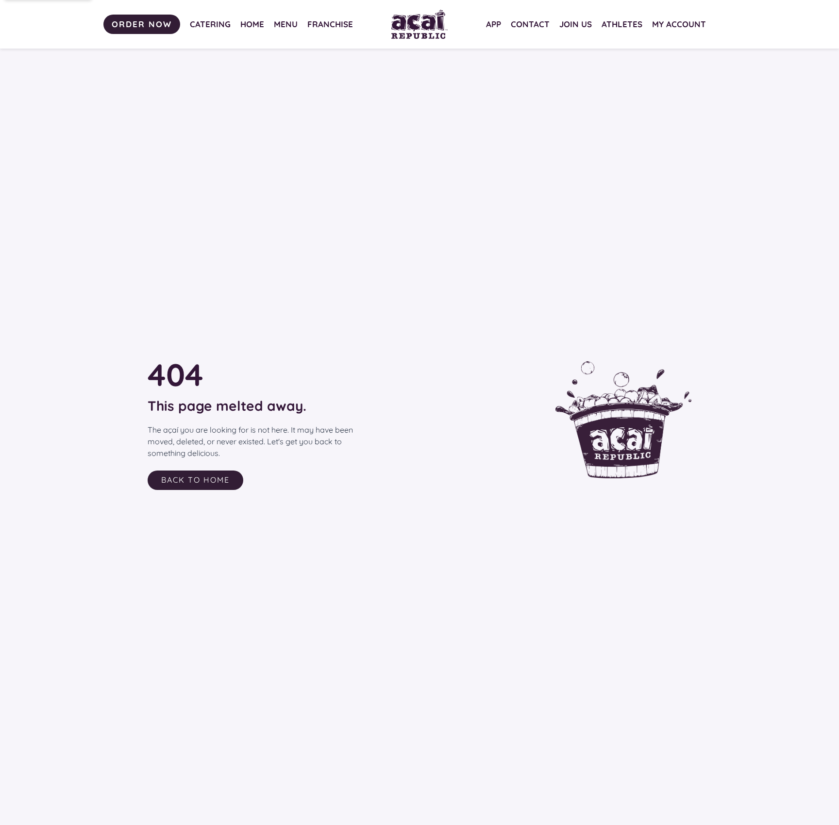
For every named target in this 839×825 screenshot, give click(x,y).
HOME (252, 24)
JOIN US (575, 24)
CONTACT (530, 24)
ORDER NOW (142, 24)
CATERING (210, 24)
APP (493, 24)
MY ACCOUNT (679, 24)
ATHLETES (622, 24)
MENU (286, 24)
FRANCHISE (330, 24)
